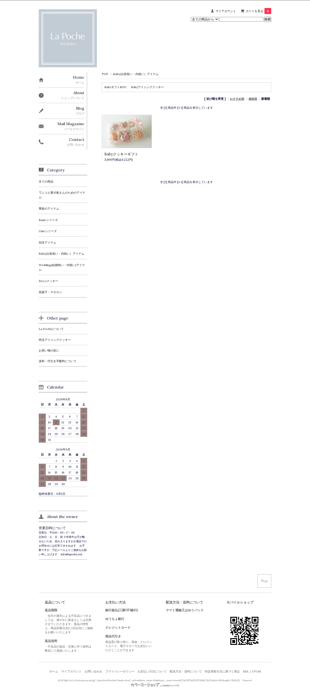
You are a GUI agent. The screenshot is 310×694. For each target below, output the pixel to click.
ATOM (256, 671)
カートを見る (257, 11)
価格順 (252, 98)
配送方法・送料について (186, 671)
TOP (105, 74)
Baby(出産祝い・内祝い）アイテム (136, 74)
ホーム (53, 671)
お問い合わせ (93, 671)
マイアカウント (226, 11)
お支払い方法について (152, 671)
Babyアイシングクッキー (147, 87)
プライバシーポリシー (119, 671)
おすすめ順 (237, 98)
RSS (245, 671)
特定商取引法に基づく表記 (222, 671)
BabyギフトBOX (115, 87)
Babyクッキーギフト (121, 154)
